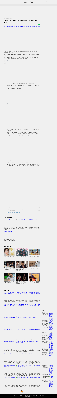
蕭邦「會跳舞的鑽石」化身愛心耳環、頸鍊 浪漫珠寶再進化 (21, 228)
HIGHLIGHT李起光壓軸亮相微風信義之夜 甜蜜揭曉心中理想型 (21, 386)
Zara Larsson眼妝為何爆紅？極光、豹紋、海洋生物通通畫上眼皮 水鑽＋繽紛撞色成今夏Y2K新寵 (21, 350)
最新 (4, 4)
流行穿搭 (14, 4)
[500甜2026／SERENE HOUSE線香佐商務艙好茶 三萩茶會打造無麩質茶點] (9, 320)
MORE (52, 332)
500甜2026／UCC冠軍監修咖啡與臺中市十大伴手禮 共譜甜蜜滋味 (34, 282)
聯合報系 (34, 395)
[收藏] (5, 60)
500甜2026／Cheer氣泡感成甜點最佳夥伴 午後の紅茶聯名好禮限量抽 (34, 313)
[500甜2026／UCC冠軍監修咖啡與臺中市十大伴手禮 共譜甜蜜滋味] (9, 332)
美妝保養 (20, 4)
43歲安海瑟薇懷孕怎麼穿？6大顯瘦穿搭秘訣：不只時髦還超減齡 (45, 370)
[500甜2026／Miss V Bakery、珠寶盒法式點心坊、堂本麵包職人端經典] (9, 381)
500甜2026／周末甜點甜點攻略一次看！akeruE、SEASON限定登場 (34, 386)
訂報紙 (37, 395)
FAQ (16, 395)
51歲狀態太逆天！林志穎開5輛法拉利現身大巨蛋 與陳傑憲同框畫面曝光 (9, 350)
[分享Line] (5, 58)
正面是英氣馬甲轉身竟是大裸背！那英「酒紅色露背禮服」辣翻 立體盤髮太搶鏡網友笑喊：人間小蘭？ (22, 326)
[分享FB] (5, 55)
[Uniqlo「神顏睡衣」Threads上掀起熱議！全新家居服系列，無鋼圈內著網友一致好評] (51, 381)
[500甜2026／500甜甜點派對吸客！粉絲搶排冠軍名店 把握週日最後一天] (9, 296)
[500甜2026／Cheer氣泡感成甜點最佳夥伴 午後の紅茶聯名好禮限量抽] (34, 308)
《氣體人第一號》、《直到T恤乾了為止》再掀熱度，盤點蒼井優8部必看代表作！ (22, 257)
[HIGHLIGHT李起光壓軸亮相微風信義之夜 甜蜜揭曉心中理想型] (22, 381)
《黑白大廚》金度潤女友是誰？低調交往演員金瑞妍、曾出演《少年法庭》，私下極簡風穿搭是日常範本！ (21, 375)
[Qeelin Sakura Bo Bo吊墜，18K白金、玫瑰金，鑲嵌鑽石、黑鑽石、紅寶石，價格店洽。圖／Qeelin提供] (23, 185)
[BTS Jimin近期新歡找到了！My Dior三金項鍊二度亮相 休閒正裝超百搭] (9, 235)
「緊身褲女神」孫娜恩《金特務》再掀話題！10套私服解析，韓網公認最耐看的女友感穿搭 (45, 374)
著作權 (27, 395)
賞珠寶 (31, 4)
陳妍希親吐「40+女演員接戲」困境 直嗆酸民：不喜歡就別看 (34, 325)
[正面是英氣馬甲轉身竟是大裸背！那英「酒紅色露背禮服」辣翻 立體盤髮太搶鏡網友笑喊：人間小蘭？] (22, 320)
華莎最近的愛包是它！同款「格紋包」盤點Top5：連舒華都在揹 (45, 385)
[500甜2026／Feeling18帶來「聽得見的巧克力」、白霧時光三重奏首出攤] (9, 357)
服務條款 (24, 395)
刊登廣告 (14, 395)
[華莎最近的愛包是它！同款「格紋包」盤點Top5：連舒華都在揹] (51, 385)
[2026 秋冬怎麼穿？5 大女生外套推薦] (51, 377)
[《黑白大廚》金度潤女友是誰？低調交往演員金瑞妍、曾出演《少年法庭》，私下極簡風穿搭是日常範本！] (22, 369)
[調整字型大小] (5, 63)
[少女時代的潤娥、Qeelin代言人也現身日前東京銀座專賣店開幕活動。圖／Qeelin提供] (23, 71)
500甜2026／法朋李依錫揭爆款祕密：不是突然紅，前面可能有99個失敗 (34, 301)
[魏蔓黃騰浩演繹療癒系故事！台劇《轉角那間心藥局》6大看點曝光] (34, 344)
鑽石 (10, 205)
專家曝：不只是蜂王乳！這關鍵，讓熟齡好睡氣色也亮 (9, 257)
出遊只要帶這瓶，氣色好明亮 (33, 268)
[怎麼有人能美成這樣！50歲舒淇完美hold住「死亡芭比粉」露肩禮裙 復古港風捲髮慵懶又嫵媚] (9, 369)
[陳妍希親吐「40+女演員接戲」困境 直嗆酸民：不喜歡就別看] (34, 320)
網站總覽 (43, 395)
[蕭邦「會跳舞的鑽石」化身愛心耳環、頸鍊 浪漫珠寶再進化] (22, 223)
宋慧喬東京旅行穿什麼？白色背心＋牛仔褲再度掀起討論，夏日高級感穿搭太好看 (45, 367)
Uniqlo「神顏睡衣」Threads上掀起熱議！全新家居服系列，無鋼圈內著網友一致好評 (45, 382)
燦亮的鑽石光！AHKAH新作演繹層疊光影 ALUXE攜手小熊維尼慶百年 (34, 228)
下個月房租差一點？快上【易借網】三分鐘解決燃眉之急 (9, 269)
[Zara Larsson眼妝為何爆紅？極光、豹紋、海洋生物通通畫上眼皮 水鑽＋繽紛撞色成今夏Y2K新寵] (22, 344)
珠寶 (8, 205)
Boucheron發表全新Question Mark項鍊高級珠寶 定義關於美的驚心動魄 (9, 228)
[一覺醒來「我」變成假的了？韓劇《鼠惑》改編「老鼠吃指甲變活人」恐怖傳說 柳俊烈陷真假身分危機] (22, 332)
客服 (18, 395)
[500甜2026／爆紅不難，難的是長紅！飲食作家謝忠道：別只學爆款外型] (22, 296)
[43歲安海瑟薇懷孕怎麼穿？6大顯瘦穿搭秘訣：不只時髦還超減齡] (51, 370)
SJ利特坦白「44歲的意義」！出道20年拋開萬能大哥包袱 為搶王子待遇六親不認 (22, 269)
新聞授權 (21, 395)
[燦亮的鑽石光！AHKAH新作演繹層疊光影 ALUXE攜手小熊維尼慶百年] (34, 223)
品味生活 (36, 4)
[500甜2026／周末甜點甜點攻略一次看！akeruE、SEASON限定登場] (34, 381)
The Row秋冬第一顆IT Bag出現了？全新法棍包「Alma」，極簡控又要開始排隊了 (34, 338)
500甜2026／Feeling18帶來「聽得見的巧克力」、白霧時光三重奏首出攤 (9, 362)
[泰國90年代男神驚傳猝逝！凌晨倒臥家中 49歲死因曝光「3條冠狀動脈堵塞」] (34, 369)
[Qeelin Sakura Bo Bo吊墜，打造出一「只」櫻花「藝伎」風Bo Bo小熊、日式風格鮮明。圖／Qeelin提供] (23, 115)
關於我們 (40, 395)
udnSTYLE (5, 18)
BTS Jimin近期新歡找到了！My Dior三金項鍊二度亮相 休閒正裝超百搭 (9, 240)
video (52, 4)
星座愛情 (41, 4)
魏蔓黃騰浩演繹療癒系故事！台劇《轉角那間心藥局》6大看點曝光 (34, 350)
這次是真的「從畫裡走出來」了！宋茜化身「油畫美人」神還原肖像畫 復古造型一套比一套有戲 (21, 282)
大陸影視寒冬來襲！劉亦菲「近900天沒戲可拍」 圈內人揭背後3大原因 (21, 362)
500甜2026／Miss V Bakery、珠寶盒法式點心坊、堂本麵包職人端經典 (9, 386)
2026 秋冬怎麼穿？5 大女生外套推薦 (45, 377)
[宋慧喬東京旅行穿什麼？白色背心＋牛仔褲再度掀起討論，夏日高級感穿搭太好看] (51, 366)
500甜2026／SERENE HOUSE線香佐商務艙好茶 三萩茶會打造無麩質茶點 (9, 326)
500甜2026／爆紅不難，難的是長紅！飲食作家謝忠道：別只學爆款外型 (21, 301)
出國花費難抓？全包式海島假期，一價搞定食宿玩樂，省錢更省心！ (34, 257)
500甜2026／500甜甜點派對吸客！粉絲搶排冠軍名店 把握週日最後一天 (9, 301)
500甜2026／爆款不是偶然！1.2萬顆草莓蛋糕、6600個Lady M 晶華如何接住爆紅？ (9, 313)
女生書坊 (47, 4)
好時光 (26, 4)
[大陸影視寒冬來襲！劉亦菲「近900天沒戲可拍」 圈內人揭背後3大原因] (22, 357)
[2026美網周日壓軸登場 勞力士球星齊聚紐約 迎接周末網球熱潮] (22, 308)
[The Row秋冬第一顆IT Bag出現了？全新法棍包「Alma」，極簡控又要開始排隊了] (34, 332)
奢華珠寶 (11, 18)
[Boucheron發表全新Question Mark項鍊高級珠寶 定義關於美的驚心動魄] (9, 223)
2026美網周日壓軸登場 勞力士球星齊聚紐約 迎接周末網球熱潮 (21, 313)
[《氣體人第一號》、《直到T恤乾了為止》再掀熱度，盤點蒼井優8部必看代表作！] (34, 357)
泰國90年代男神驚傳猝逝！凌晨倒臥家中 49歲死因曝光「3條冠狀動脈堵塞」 (34, 374)
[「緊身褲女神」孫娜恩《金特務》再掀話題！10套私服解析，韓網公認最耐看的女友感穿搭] (51, 373)
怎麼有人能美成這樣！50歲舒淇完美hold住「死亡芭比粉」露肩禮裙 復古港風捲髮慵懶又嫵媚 (9, 374)
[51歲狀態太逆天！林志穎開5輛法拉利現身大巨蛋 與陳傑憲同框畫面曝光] (9, 344)
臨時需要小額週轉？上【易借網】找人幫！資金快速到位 (9, 282)
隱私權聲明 (30, 395)
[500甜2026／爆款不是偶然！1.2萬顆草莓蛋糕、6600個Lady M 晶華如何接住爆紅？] (9, 308)
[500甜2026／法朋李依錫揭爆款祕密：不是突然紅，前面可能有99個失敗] (34, 296)
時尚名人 (9, 4)
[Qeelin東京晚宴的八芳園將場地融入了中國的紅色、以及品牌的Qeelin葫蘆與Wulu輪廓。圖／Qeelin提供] (23, 148)
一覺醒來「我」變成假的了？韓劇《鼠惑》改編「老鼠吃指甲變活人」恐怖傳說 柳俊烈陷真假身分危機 (22, 339)
